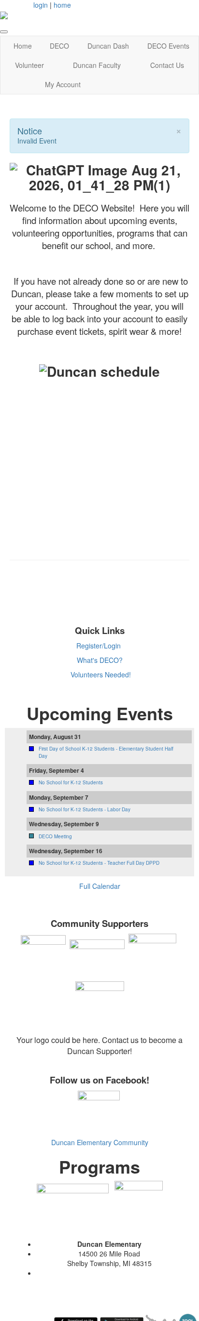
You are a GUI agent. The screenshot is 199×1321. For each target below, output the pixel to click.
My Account (63, 84)
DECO (59, 46)
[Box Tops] (138, 1204)
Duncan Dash (108, 46)
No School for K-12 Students (71, 782)
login (40, 5)
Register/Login (98, 645)
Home (23, 46)
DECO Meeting (55, 836)
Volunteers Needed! (101, 674)
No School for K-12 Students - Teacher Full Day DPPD (99, 862)
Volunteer (29, 65)
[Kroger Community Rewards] (73, 1204)
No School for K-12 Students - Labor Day (84, 809)
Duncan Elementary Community (99, 1142)
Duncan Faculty (97, 65)
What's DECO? (100, 660)
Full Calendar (99, 886)
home (62, 5)
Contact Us (167, 65)
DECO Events (168, 46)
